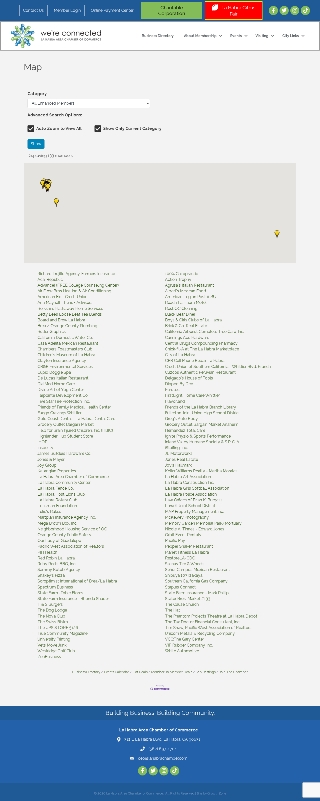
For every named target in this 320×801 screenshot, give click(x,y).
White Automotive (182, 651)
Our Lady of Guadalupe (59, 540)
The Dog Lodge (52, 610)
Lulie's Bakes (49, 511)
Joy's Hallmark (178, 465)
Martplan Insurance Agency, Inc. (67, 517)
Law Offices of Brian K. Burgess (193, 500)
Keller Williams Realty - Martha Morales (201, 471)
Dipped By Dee (179, 383)
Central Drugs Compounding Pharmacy (201, 343)
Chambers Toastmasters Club (65, 349)
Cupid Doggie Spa (54, 372)
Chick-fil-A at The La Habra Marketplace (202, 349)
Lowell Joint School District (190, 505)
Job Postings (206, 672)
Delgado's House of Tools (189, 378)
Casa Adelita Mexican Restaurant (68, 343)
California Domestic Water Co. (65, 337)
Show (36, 143)
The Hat (172, 610)
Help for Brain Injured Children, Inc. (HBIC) (75, 430)
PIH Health (47, 552)
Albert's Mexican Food (185, 291)
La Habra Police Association (191, 494)
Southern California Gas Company (196, 581)
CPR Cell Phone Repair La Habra (194, 360)
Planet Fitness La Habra (187, 552)
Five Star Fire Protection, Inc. (64, 401)
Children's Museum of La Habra (66, 354)
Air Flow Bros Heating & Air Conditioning (74, 291)
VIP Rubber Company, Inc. (189, 645)
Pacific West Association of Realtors (71, 546)
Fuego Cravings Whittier (60, 413)
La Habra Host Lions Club (61, 494)
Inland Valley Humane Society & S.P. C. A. (202, 442)
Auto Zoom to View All (59, 128)
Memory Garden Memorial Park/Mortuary (203, 523)
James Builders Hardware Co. (64, 453)
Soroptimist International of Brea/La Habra (77, 581)
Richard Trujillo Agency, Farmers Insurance (76, 273)
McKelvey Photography (187, 517)
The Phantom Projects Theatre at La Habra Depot (211, 616)
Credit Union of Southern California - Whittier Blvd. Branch (218, 366)
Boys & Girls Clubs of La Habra (193, 320)
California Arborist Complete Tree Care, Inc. (204, 331)
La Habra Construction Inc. (189, 482)
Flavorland (175, 401)
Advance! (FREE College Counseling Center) (78, 285)
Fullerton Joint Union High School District (202, 413)
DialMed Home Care (56, 383)
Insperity (45, 447)
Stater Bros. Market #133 (187, 598)
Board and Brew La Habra (61, 320)
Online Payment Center (112, 10)
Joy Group (47, 465)
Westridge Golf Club (56, 651)
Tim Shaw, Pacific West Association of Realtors (208, 627)
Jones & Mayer (51, 459)
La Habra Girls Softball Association (197, 488)
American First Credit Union (63, 296)
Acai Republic (50, 279)
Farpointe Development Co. (63, 395)
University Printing (54, 639)
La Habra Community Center (64, 482)
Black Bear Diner (180, 314)
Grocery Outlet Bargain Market (66, 424)
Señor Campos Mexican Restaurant (197, 569)
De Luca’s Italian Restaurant (63, 378)
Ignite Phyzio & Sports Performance (198, 436)
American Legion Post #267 (190, 296)
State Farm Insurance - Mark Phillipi (197, 592)
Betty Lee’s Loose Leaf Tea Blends (70, 314)
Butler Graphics (52, 331)
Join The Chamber (233, 672)
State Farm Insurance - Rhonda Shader (73, 598)
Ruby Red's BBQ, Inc (57, 563)
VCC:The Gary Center (184, 639)
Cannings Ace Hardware (187, 337)
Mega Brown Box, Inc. (57, 523)
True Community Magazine (63, 633)
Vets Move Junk (52, 645)
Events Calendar (116, 672)
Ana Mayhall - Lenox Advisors (65, 302)
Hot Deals (140, 672)
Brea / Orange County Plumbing (67, 325)
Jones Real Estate (181, 459)
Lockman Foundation (57, 505)
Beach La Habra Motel (185, 302)
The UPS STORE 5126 (58, 627)
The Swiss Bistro (53, 622)
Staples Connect (180, 587)
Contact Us (33, 10)
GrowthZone (217, 793)
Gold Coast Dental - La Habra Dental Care (76, 418)
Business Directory (158, 36)
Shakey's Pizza (51, 575)
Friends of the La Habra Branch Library (200, 407)
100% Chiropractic (181, 273)
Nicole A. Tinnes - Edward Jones (194, 529)
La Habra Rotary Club (58, 500)
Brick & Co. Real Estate (186, 325)
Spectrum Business (55, 587)
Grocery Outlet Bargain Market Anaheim (201, 424)
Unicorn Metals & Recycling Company (200, 633)
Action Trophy (178, 279)
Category (37, 93)
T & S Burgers (50, 604)
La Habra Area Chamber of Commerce (73, 476)
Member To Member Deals (171, 672)
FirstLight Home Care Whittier (192, 395)
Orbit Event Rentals (183, 534)
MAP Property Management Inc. (194, 511)
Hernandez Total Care (185, 430)
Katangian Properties (57, 471)
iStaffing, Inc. (176, 447)
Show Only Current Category (132, 128)
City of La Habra (180, 354)
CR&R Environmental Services (65, 366)
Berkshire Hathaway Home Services (70, 308)
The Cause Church (182, 604)
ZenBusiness (49, 656)
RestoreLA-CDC (180, 558)
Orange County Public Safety (64, 534)
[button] (42, 184)
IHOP (42, 442)
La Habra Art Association (188, 476)
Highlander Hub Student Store (65, 436)
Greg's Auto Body (181, 418)
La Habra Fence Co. (56, 488)
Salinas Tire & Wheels (184, 563)
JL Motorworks (178, 453)
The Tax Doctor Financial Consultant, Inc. (202, 622)
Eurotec (172, 389)
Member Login (67, 10)
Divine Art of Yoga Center (61, 389)
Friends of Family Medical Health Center (74, 407)
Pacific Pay (175, 540)
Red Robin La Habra (56, 558)
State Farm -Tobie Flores (60, 592)
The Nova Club (51, 616)
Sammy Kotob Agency (59, 569)
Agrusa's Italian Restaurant (189, 285)
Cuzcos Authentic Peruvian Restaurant (200, 372)
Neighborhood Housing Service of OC (72, 529)
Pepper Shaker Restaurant (189, 546)
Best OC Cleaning (181, 308)
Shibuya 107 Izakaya (183, 575)
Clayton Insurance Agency (62, 360)
